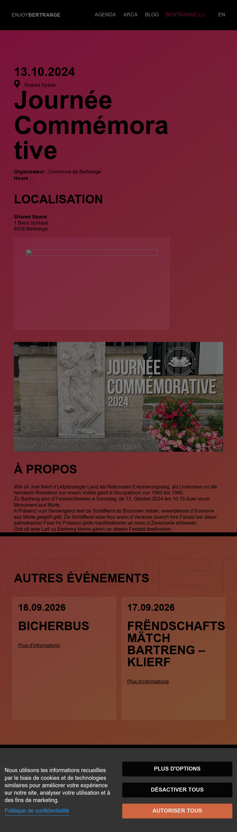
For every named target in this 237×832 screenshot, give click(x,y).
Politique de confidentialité (37, 810)
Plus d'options (177, 769)
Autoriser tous (177, 811)
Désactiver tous (177, 790)
